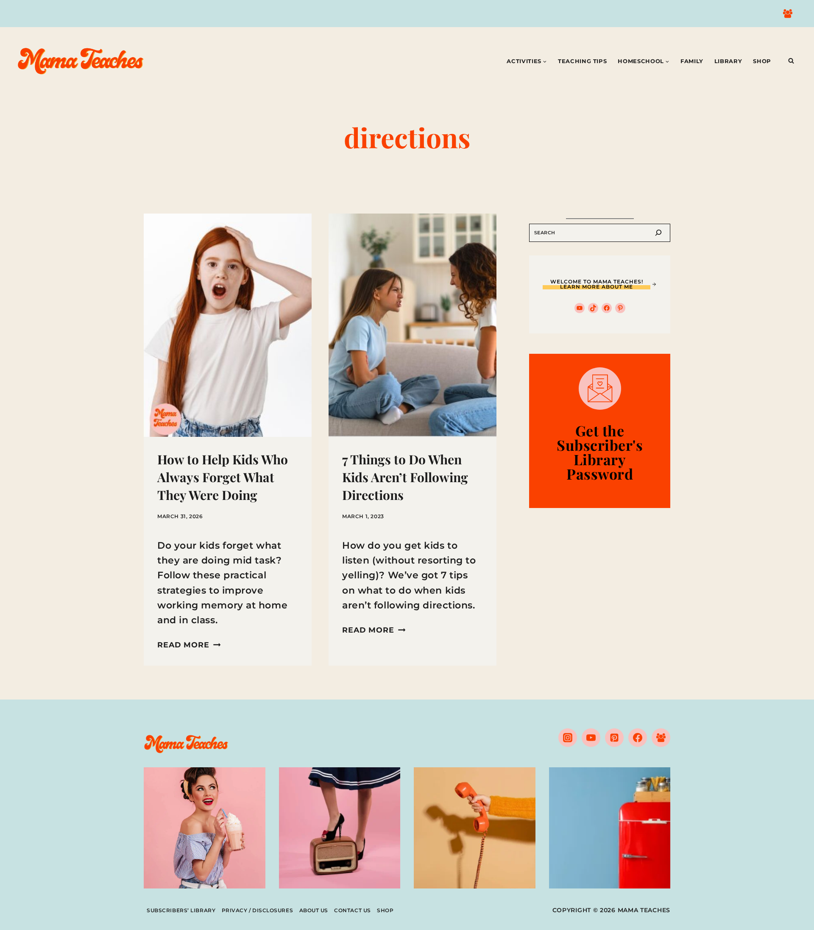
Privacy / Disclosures (257, 910)
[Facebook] (637, 737)
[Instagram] (567, 737)
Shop (762, 61)
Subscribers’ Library (181, 910)
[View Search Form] (791, 61)
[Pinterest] (614, 737)
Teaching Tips (582, 61)
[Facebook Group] (787, 13)
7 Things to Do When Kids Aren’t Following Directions (405, 477)
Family (691, 61)
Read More (188, 644)
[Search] (658, 233)
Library (728, 61)
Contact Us (352, 910)
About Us (313, 910)
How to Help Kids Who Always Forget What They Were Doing (222, 477)
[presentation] (228, 325)
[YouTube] (591, 737)
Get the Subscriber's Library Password (600, 452)
